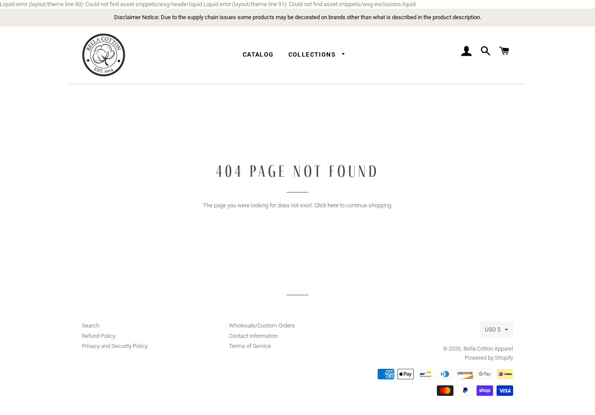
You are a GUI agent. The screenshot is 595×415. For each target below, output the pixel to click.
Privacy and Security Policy (115, 346)
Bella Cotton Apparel (488, 348)
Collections (313, 54)
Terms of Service (250, 346)
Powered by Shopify (489, 357)
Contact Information (253, 336)
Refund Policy (98, 336)
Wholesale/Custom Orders (262, 325)
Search (90, 325)
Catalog (258, 54)
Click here (326, 205)
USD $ (492, 329)
